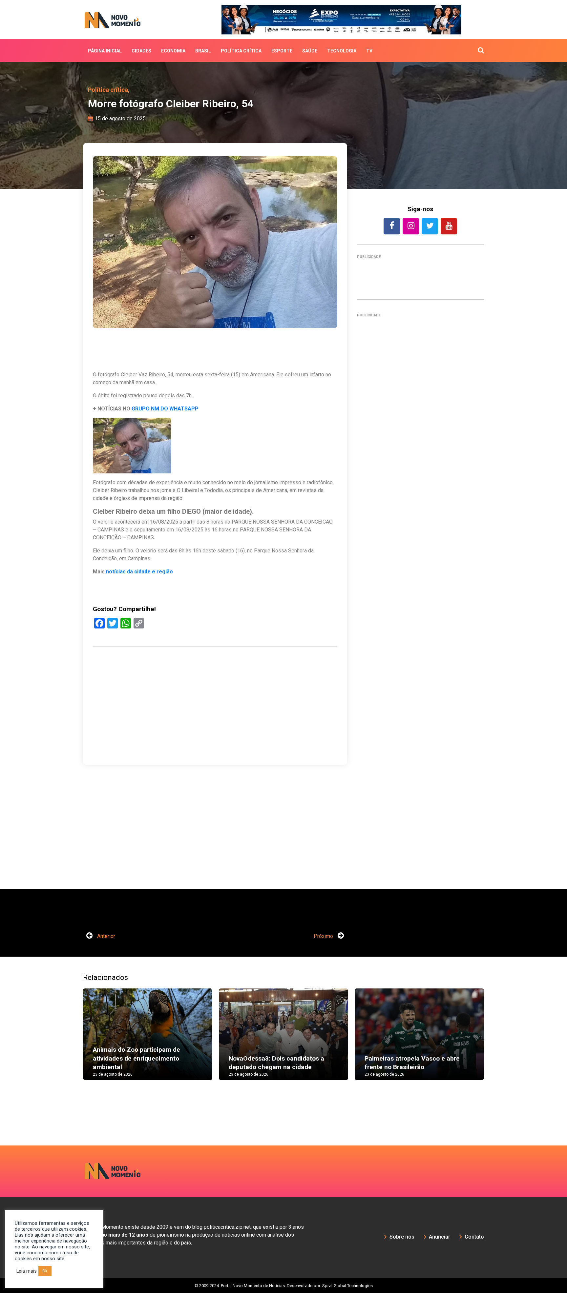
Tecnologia (341, 50)
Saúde (309, 50)
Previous (73, 1040)
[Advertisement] (215, 737)
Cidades (141, 50)
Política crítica (241, 50)
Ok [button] (45, 1270)
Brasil (203, 50)
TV (369, 50)
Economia (173, 50)
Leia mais (26, 1271)
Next (493, 1040)
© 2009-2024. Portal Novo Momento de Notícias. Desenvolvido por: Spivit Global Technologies (284, 1285)
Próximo (324, 936)
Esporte (281, 50)
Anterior (105, 936)
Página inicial (105, 50)
